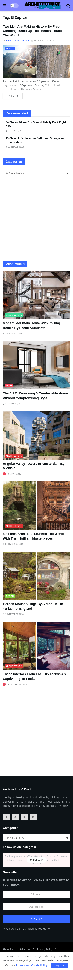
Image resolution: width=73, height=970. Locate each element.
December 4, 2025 (13, 333)
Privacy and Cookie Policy (31, 965)
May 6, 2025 (15, 473)
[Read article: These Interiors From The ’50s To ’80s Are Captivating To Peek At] (36, 646)
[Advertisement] (36, 218)
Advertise (25, 949)
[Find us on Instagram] (24, 817)
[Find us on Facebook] (6, 817)
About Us (8, 949)
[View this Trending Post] (4, 473)
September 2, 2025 (13, 403)
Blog (9, 385)
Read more (14, 95)
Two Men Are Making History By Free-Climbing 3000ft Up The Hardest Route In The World (34, 31)
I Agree (59, 965)
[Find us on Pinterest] (33, 817)
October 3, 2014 (15, 130)
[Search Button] (68, 5)
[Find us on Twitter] (15, 817)
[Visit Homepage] (42, 5)
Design (10, 596)
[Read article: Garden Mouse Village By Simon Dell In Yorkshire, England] (36, 576)
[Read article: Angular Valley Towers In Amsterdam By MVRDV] (36, 435)
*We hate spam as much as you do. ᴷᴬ (26, 928)
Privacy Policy (44, 949)
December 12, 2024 (13, 544)
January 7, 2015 (40, 40)
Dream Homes (14, 315)
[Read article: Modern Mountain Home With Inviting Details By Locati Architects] (36, 295)
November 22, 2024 (14, 614)
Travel (10, 48)
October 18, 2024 (18, 684)
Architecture (14, 455)
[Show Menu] (4, 5)
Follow (37, 860)
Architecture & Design (17, 40)
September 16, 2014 (17, 147)
